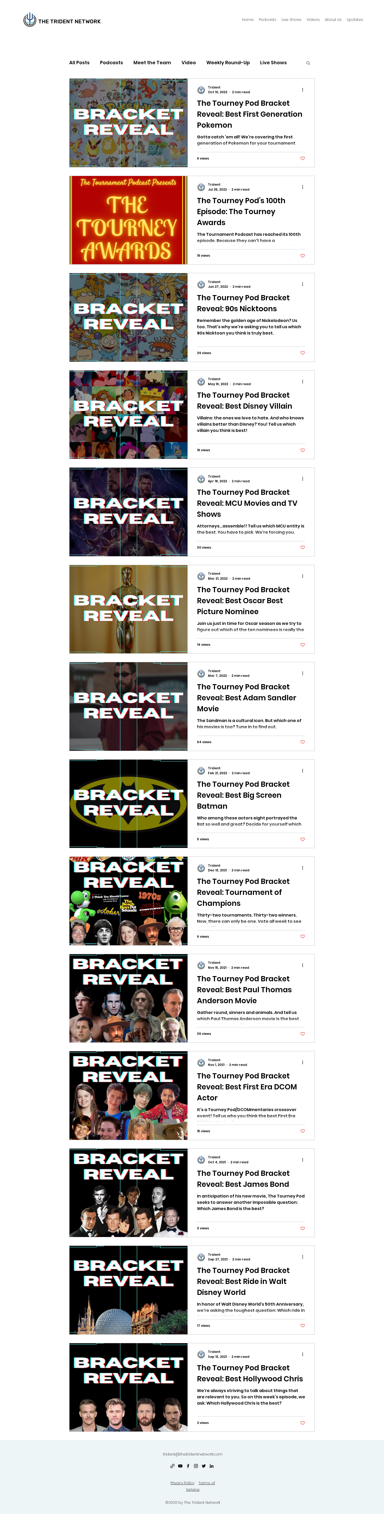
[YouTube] (180, 1466)
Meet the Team (152, 62)
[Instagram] (196, 1466)
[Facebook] (188, 1466)
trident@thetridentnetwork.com (193, 1454)
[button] (333, 20)
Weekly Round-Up (228, 62)
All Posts (79, 62)
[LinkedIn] (211, 1466)
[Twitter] (203, 1466)
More (266, 62)
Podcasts (111, 62)
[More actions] (304, 90)
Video (189, 62)
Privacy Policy (182, 1483)
